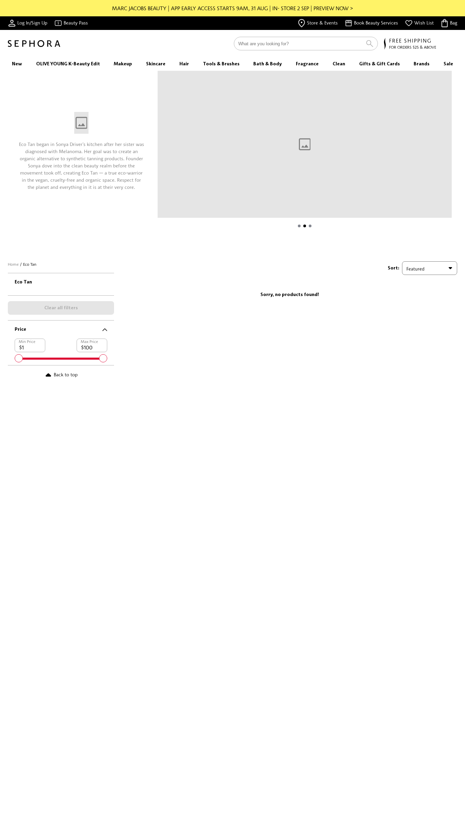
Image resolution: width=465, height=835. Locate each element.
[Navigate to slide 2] (304, 226)
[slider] (19, 358)
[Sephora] (34, 43)
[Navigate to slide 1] (299, 226)
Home (13, 264)
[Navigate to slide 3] (310, 226)
